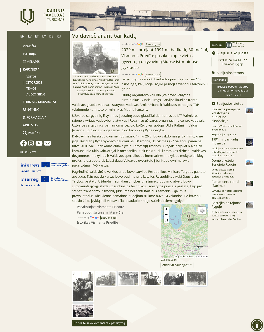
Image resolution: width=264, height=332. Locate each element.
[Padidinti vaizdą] (96, 57)
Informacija (33, 117)
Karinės (30, 69)
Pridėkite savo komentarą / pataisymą (99, 323)
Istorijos (34, 82)
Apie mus (30, 125)
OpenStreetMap (185, 256)
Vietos (31, 76)
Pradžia (29, 46)
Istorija (29, 54)
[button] (153, 44)
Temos (31, 88)
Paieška (34, 133)
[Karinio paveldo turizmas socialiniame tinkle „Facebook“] (23, 144)
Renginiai (31, 109)
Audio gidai (35, 94)
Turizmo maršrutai (39, 102)
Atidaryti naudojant (175, 265)
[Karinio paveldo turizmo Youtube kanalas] (39, 144)
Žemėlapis (31, 61)
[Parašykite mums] (47, 144)
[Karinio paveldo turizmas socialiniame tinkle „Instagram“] (31, 144)
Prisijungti (28, 152)
